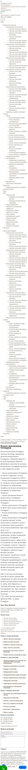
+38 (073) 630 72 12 (5, 6)
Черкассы (3, 633)
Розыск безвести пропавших (18, 154)
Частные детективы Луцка (17, 102)
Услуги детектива (16, 439)
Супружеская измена (12, 156)
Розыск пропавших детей (17, 137)
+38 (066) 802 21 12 (5, 5)
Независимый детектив (10, 672)
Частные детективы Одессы (17, 29)
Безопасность (10, 181)
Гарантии (6, 185)
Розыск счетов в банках (16, 135)
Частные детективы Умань (17, 42)
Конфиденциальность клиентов (16, 187)
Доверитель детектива (10, 680)
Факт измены (10, 214)
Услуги (5, 114)
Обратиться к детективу (10, 698)
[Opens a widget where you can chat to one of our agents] (23, 767)
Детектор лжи (10, 195)
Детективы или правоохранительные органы (15, 694)
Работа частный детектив (11, 642)
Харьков (9, 631)
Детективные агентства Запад (15, 87)
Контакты (6, 228)
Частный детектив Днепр (17, 46)
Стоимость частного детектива (12, 644)
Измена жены (10, 220)
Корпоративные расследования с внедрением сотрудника (18, 173)
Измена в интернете (12, 226)
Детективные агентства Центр (15, 44)
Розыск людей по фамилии (17, 143)
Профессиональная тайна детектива (14, 675)
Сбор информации (12, 204)
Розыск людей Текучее (7, 629)
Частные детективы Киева (17, 60)
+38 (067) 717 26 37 (15, 6)
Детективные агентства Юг (14, 27)
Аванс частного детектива (11, 647)
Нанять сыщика (8, 712)
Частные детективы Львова (17, 89)
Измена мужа (10, 224)
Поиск (8, 116)
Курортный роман (12, 222)
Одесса (2, 631)
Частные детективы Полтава (18, 54)
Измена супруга (11, 218)
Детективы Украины (9, 25)
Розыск (24, 439)
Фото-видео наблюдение (13, 183)
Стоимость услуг (8, 189)
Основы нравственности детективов (14, 677)
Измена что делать (12, 212)
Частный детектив (6, 439)
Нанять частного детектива (12, 639)
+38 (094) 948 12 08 (6, 10)
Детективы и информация (11, 709)
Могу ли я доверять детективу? (13, 703)
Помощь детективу (9, 706)
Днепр (14, 631)
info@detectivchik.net (6, 3)
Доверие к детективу (9, 669)
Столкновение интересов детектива (14, 683)
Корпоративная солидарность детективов (12, 687)
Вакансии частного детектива (15, 112)
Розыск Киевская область (7, 441)
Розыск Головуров (19, 441)
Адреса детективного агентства (9, 726)
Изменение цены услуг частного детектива (13, 651)
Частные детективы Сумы (17, 67)
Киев (6, 631)
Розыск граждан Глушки (8, 628)
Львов (17, 631)
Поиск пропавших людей (17, 118)
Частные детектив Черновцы (18, 94)
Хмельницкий (23, 631)
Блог (4, 191)
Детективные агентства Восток (15, 69)
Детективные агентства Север (15, 58)
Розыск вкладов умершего (17, 152)
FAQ (4, 193)
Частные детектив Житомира (18, 65)
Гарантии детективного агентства (14, 666)
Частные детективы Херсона (18, 31)
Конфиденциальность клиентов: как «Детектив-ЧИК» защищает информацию (14, 662)
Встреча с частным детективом (13, 700)
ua (4, 18)
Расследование (10, 158)
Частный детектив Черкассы (18, 56)
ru (1, 18)
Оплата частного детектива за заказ (14, 655)
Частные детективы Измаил (18, 40)
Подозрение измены (12, 210)
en (2, 18)
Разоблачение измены (13, 216)
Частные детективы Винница (18, 52)
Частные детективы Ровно (17, 100)
